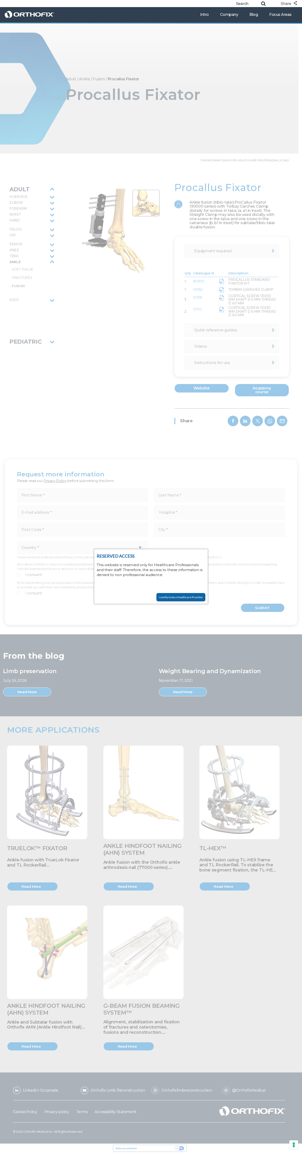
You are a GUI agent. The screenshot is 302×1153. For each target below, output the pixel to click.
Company (229, 14)
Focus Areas (280, 14)
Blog (253, 14)
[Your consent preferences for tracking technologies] (293, 1144)
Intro (204, 14)
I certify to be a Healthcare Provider (181, 597)
